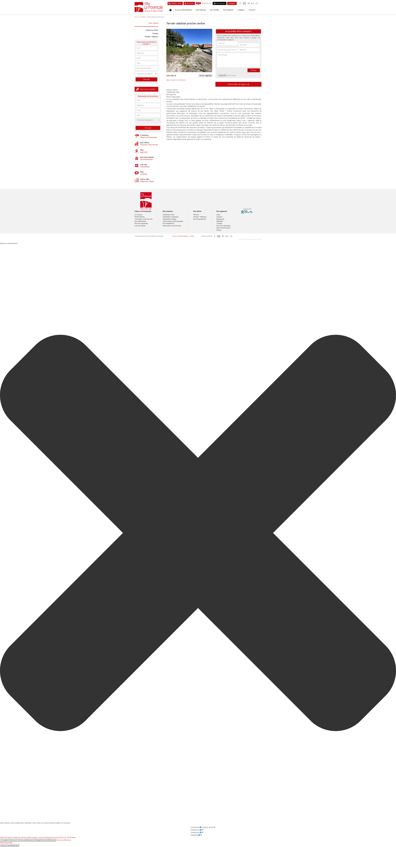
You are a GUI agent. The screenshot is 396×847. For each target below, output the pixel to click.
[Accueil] (170, 10)
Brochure (190, 3)
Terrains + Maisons (151, 37)
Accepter (4, 840)
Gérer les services (20, 837)
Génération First (168, 215)
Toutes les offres (151, 30)
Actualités (232, 3)
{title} (2, 843)
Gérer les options (6, 837)
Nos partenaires (140, 221)
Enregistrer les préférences (45, 840)
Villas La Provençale (149, 7)
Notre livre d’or (207, 3)
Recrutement (220, 3)
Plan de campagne (223, 226)
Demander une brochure (172, 226)
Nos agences (228, 10)
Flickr (252, 3)
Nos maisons (168, 211)
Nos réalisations (168, 223)
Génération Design (169, 219)
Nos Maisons (201, 10)
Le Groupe (138, 215)
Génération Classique (170, 217)
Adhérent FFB (247, 209)
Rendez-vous (176, 3)
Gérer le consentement (9, 845)
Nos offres (214, 10)
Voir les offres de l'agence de (238, 84)
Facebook (240, 3)
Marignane (220, 219)
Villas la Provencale (183, 10)
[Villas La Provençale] (146, 201)
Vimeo (248, 3)
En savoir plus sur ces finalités (64, 837)
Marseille (219, 221)
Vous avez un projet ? (148, 89)
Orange (219, 223)
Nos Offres (153, 23)
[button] (198, 533)
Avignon (219, 217)
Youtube (244, 3)
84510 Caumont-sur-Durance (176, 80)
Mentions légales (183, 236)
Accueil (174, 236)
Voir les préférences (25, 840)
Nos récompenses (141, 223)
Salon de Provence (223, 228)
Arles (218, 215)
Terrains (155, 33)
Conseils (241, 10)
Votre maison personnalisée (173, 221)
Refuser (13, 840)
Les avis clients (140, 226)
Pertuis (218, 230)
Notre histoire (139, 217)
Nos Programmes (199, 219)
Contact (252, 10)
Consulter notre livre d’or (144, 219)
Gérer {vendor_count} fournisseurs (40, 837)
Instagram (257, 3)
